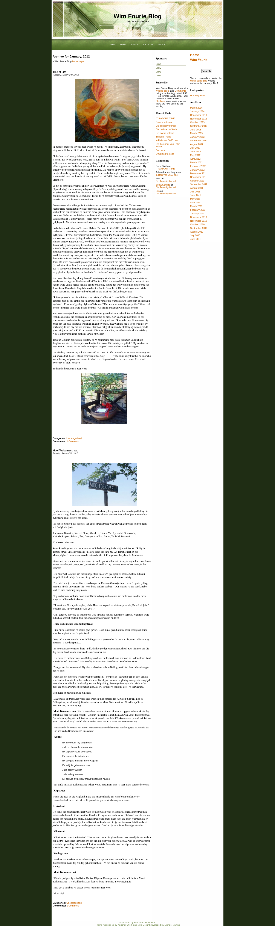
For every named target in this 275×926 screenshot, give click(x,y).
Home (194, 55)
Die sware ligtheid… (166, 133)
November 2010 (198, 220)
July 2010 (195, 235)
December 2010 (198, 217)
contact (161, 44)
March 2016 (196, 107)
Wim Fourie (198, 60)
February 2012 (198, 166)
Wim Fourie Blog (138, 16)
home (112, 44)
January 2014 (197, 111)
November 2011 (198, 177)
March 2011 (196, 206)
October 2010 (197, 224)
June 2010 (195, 239)
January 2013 (197, 137)
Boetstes (160, 150)
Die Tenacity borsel (166, 125)
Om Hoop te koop (165, 154)
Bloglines (160, 101)
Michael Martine (172, 925)
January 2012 (197, 169)
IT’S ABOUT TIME (165, 118)
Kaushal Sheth (125, 925)
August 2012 (196, 144)
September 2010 (198, 228)
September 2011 (198, 184)
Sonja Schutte (163, 184)
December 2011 (198, 173)
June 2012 (195, 151)
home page (78, 61)
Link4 (158, 75)
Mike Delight (144, 925)
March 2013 (196, 133)
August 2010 (196, 231)
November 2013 (198, 118)
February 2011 (197, 210)
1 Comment (73, 441)
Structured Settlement (145, 922)
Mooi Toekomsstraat (65, 450)
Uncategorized (197, 95)
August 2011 (196, 188)
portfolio (148, 44)
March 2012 (196, 162)
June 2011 (195, 195)
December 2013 (198, 115)
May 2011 (195, 199)
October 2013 (197, 122)
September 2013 (198, 126)
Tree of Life (59, 72)
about (123, 44)
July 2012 (195, 148)
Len (158, 191)
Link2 (158, 68)
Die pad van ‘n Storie (166, 129)
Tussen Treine (163, 136)
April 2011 (195, 202)
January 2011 (197, 213)
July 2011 (195, 191)
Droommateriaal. (164, 122)
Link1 (158, 64)
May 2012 (195, 155)
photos (134, 44)
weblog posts (163, 90)
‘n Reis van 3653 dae (167, 140)
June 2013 (195, 129)
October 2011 (197, 180)
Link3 (158, 71)
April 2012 (195, 158)
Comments (180, 90)
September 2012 (198, 140)
